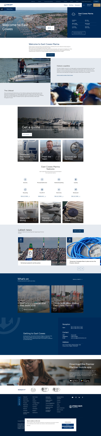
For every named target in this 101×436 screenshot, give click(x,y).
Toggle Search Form (96, 1)
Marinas (65, 5)
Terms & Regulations (50, 403)
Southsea (35, 406)
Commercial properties (48, 1)
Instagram (76, 397)
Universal (25, 410)
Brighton (34, 410)
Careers (39, 1)
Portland (25, 402)
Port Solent (35, 404)
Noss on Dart (26, 400)
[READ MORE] (21, 309)
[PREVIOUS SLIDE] (79, 268)
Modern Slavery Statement (49, 401)
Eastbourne (35, 412)
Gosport (34, 400)
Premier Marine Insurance (86, 1)
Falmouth (25, 397)
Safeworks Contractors (48, 397)
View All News (77, 230)
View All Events (77, 279)
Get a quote (49, 28)
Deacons (25, 408)
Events (71, 1)
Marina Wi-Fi (41, 196)
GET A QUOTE (50, 54)
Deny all (68, 424)
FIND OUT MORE (74, 196)
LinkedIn (79, 397)
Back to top (19, 402)
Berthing (71, 5)
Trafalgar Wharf (36, 402)
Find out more (24, 196)
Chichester (35, 408)
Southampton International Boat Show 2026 (33, 304)
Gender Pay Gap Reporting (49, 408)
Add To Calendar (29, 309)
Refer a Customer (61, 407)
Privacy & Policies (49, 405)
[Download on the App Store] (74, 380)
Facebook (82, 397)
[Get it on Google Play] (85, 380)
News (77, 1)
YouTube (72, 397)
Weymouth (25, 404)
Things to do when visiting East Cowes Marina (66, 304)
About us (33, 1)
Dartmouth (25, 399)
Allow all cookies (68, 427)
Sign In (96, 5)
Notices (58, 402)
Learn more (28, 425)
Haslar (34, 399)
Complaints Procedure (48, 411)
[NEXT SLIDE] (82, 268)
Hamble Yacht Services (26, 413)
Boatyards (77, 5)
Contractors (58, 1)
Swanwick (25, 406)
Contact (65, 1)
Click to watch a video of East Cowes (65, 75)
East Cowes (35, 397)
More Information (77, 33)
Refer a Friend (60, 409)
